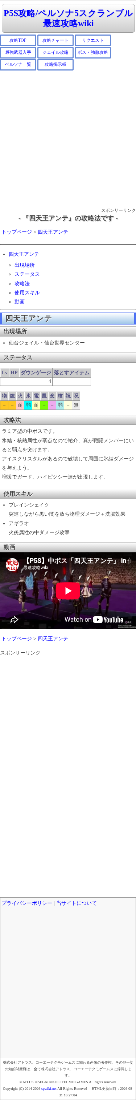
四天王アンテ (53, 232)
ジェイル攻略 (55, 52)
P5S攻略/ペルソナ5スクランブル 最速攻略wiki (68, 18)
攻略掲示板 (55, 64)
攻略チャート (55, 40)
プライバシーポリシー (26, 903)
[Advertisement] (68, 138)
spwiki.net (49, 1089)
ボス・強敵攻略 (93, 52)
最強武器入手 (18, 52)
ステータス (27, 274)
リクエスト (93, 40)
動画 (20, 302)
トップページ (16, 232)
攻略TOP (17, 40)
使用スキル (27, 292)
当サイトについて (76, 903)
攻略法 (22, 283)
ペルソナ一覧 (18, 64)
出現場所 (25, 265)
